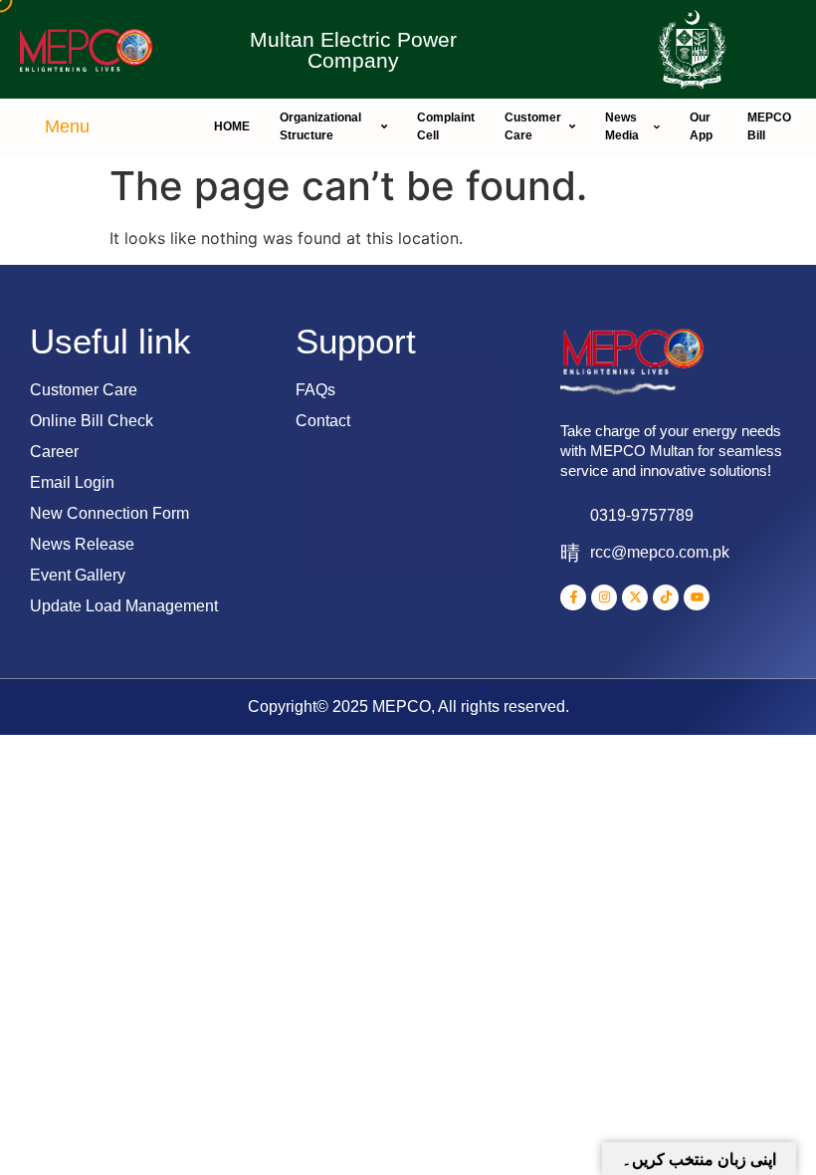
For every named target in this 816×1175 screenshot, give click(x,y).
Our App (701, 126)
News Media (622, 126)
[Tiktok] (666, 597)
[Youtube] (697, 597)
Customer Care (533, 126)
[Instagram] (604, 597)
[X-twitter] (635, 597)
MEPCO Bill (769, 126)
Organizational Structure (320, 126)
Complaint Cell (446, 126)
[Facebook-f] (573, 597)
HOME (232, 126)
